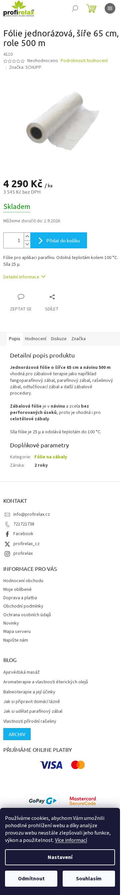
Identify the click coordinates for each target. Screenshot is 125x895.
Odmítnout (31, 878)
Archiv (17, 734)
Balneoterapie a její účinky (29, 692)
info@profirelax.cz (31, 514)
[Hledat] (75, 8)
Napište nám (15, 640)
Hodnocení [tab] (35, 338)
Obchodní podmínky (23, 606)
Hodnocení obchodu (23, 581)
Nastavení (60, 857)
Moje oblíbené (17, 589)
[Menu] (110, 8)
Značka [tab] (78, 338)
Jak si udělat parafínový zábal (32, 711)
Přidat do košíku (63, 240)
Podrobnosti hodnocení (84, 61)
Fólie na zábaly (50, 457)
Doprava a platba (20, 598)
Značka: (25, 67)
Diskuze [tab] (59, 338)
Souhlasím (89, 878)
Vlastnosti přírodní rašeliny (29, 721)
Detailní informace (21, 277)
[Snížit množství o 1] (27, 244)
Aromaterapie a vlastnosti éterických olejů (45, 682)
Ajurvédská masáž (21, 672)
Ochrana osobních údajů (27, 615)
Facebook (23, 533)
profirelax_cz (26, 543)
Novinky (11, 623)
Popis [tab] (14, 338)
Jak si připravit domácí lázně (31, 702)
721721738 (23, 524)
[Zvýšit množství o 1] (27, 236)
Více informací (71, 840)
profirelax (23, 553)
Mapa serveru (17, 631)
